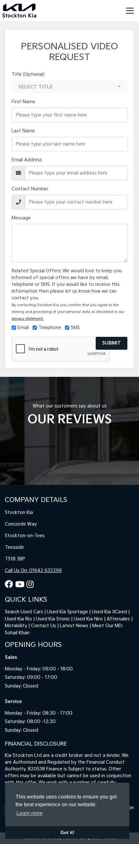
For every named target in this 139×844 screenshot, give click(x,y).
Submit (111, 343)
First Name (23, 102)
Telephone (49, 327)
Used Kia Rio (18, 619)
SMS (75, 327)
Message (21, 218)
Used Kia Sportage (67, 612)
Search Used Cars (24, 612)
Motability (16, 625)
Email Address (27, 160)
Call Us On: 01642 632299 (33, 570)
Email (23, 327)
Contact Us (43, 625)
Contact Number (30, 189)
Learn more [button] (29, 813)
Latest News (74, 625)
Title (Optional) (28, 74)
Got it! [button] (67, 832)
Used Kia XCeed (109, 612)
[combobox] (69, 86)
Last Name (23, 131)
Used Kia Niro (88, 619)
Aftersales (118, 619)
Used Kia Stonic (53, 619)
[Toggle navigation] (130, 10)
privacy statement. (28, 318)
